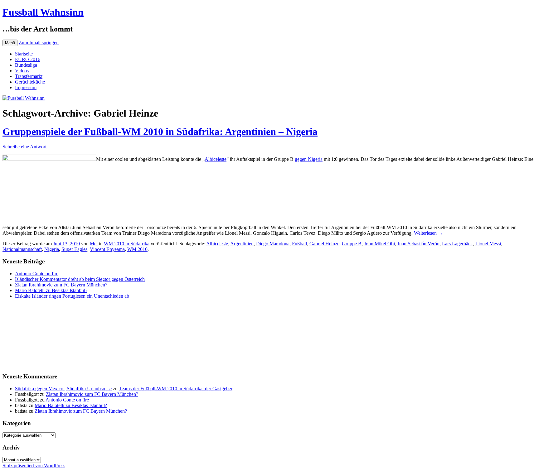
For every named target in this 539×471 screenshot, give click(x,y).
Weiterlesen (428, 233)
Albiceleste (215, 159)
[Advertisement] (33, 335)
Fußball (299, 243)
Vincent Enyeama (107, 249)
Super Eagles (74, 249)
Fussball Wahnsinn (43, 12)
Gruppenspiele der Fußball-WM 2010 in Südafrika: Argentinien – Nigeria (160, 131)
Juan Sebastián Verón (418, 243)
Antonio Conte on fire (36, 273)
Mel (94, 243)
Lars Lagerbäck (457, 243)
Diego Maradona (272, 243)
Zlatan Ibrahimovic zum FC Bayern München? (61, 284)
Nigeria (51, 249)
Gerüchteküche (30, 81)
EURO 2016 (27, 59)
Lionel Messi (488, 243)
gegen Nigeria (309, 159)
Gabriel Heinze (324, 243)
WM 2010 (137, 249)
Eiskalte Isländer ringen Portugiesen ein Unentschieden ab (72, 296)
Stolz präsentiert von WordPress (33, 465)
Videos (22, 70)
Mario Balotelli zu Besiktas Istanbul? (51, 290)
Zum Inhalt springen (39, 42)
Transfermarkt (28, 76)
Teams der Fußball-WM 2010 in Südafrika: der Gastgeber (175, 388)
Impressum (25, 87)
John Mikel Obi (379, 243)
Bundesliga (26, 65)
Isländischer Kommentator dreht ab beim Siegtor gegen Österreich (80, 279)
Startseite (24, 53)
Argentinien (242, 243)
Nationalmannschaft (22, 249)
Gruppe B (352, 243)
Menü (10, 43)
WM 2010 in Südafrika (126, 243)
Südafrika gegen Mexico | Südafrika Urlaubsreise (63, 388)
